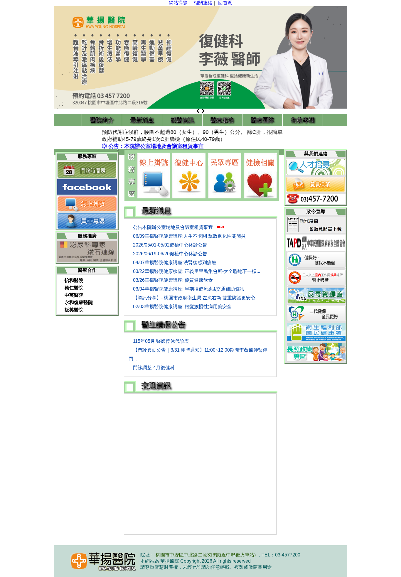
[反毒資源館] (316, 301)
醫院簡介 (102, 120)
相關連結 (202, 2)
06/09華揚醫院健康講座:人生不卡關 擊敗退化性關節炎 (189, 236)
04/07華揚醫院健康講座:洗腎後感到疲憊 (174, 262)
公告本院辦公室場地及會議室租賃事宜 (173, 227)
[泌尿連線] (87, 260)
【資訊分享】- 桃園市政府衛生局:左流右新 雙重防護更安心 (194, 297)
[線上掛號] (153, 175)
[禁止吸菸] (316, 283)
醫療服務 (222, 120)
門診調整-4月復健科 (154, 367)
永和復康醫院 (79, 302)
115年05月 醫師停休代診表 (161, 341)
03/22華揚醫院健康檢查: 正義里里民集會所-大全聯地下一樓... (196, 271)
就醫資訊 (182, 120)
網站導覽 (178, 2)
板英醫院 (74, 309)
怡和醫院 (74, 280)
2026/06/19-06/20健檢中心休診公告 (170, 253)
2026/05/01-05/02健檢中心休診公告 (170, 244)
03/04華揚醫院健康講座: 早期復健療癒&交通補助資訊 (188, 288)
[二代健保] (316, 319)
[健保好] (316, 266)
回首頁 (225, 2)
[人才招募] (316, 173)
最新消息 (142, 120)
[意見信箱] (316, 190)
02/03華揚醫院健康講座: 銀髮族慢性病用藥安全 (182, 306)
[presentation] (198, 111)
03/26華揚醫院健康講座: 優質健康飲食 (173, 280)
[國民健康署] (316, 339)
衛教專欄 (302, 120)
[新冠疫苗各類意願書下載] (316, 231)
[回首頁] (97, 561)
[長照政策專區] (316, 359)
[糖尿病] (316, 249)
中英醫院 (74, 295)
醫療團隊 (262, 120)
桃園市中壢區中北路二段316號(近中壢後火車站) (206, 554)
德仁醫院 (74, 287)
